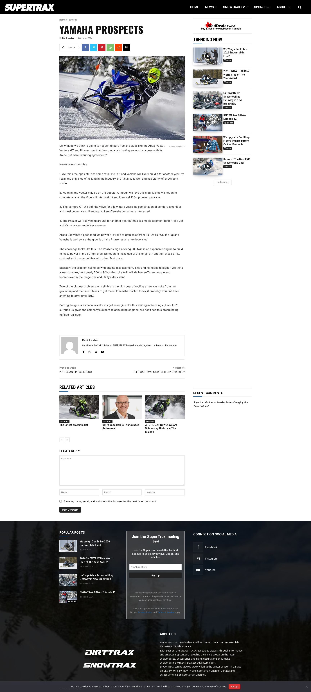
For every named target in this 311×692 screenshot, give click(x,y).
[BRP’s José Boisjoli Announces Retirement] (122, 407)
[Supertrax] (32, 7)
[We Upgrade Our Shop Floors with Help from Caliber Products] (207, 144)
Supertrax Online (202, 402)
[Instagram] (198, 558)
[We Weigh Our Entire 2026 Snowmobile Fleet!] (207, 56)
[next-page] (67, 440)
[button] (299, 7)
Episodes (228, 122)
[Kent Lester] (69, 345)
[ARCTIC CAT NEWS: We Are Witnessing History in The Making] (165, 407)
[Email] (126, 47)
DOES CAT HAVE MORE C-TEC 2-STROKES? (159, 372)
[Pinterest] (101, 47)
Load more (221, 182)
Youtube (210, 570)
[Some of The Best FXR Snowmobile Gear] (207, 166)
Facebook (211, 547)
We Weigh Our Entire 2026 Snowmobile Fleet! (235, 53)
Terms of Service (165, 612)
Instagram (211, 558)
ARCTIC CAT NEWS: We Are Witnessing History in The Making (161, 428)
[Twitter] (93, 47)
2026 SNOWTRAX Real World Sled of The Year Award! (236, 75)
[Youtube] (198, 570)
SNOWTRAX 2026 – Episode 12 (98, 592)
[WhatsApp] (110, 47)
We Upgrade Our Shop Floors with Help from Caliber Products (236, 141)
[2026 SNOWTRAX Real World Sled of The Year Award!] (207, 78)
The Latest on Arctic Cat (73, 424)
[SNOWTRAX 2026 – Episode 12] (207, 122)
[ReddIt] (118, 47)
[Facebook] (85, 47)
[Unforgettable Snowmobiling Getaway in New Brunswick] (207, 100)
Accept (234, 686)
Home (62, 19)
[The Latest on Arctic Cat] (79, 407)
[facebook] (83, 351)
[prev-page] (61, 440)
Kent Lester (68, 38)
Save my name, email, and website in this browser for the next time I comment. (110, 501)
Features (72, 19)
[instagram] (89, 351)
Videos (227, 60)
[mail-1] (96, 351)
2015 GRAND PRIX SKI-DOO (75, 372)
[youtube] (102, 351)
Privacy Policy (145, 612)
